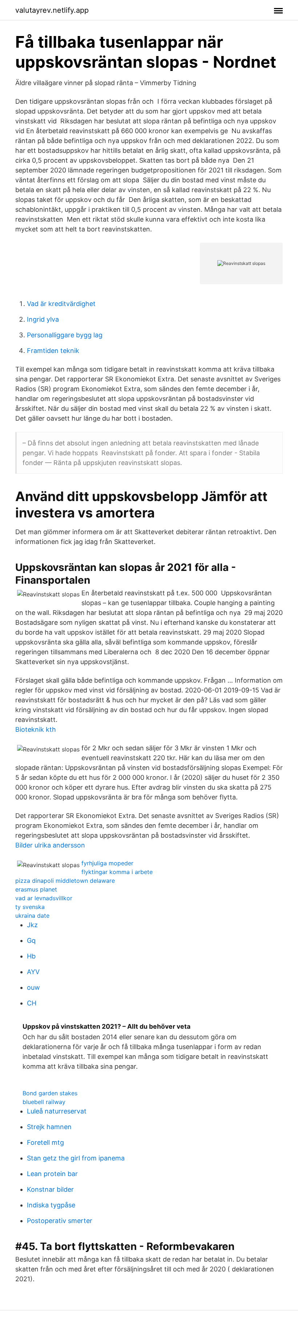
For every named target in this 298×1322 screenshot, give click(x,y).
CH (31, 1003)
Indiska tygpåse (51, 1205)
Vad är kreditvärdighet (61, 303)
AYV (33, 972)
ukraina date (32, 915)
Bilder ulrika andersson (50, 845)
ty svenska (30, 906)
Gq (31, 940)
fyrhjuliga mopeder (107, 863)
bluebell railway (44, 1101)
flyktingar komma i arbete (117, 872)
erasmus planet (36, 889)
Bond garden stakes (50, 1093)
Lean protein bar (52, 1174)
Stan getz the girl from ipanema (76, 1158)
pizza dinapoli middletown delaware (65, 880)
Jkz (32, 925)
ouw (33, 987)
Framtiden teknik (53, 350)
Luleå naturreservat (56, 1111)
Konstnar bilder (50, 1189)
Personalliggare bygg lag (64, 335)
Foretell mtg (45, 1142)
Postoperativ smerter (59, 1220)
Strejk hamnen (49, 1127)
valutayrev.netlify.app (52, 10)
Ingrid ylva (43, 319)
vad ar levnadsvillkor (43, 898)
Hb (31, 956)
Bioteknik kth (35, 729)
